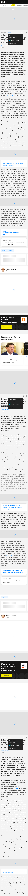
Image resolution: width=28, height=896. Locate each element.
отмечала (9, 555)
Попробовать (12, 43)
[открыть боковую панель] (22, 2)
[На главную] (4, 2)
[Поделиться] (23, 32)
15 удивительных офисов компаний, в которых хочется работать (12, 232)
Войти (18, 2)
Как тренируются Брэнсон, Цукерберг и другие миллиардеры (13, 571)
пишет (17, 796)
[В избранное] (26, 32)
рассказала (9, 95)
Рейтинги (19, 5)
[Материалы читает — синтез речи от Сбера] (21, 32)
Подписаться (6, 326)
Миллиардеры (5, 357)
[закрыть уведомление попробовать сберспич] (21, 36)
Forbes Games (8, 5)
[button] (26, 2)
